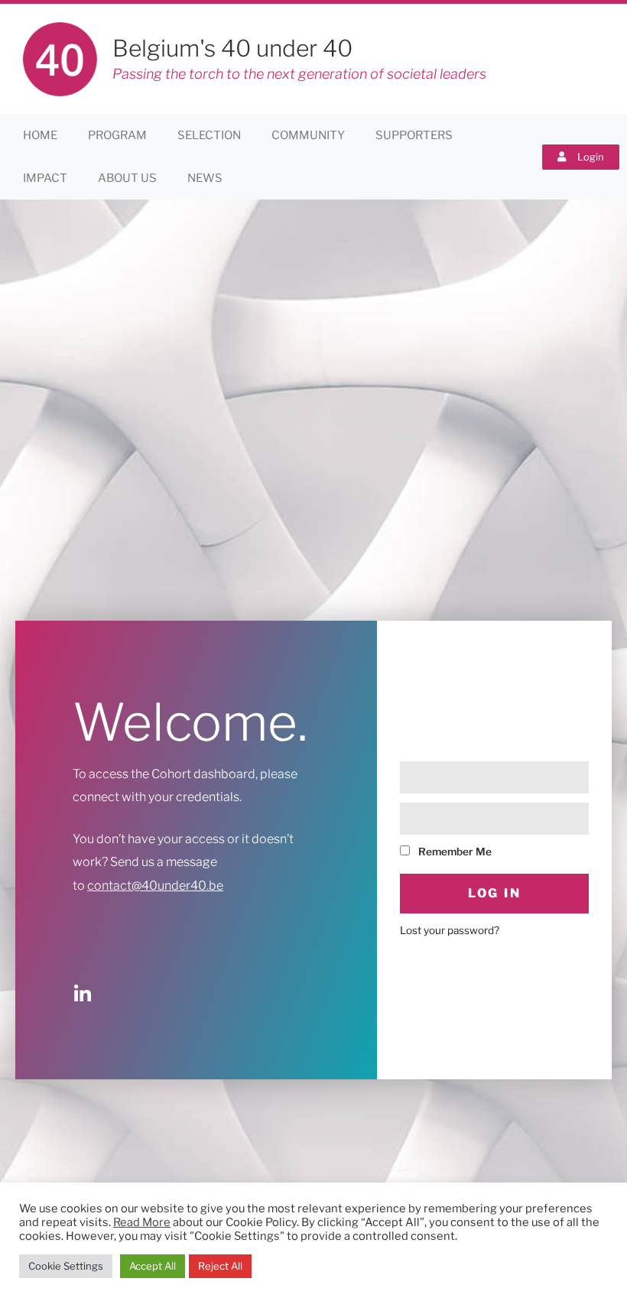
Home (40, 135)
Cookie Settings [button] (65, 1266)
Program (117, 135)
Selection (209, 135)
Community (308, 135)
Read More (142, 1222)
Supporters (414, 135)
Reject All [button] (220, 1266)
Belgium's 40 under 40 (232, 48)
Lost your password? (449, 930)
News (205, 178)
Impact (45, 178)
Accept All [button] (152, 1266)
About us (127, 178)
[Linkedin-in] (82, 994)
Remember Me (454, 851)
